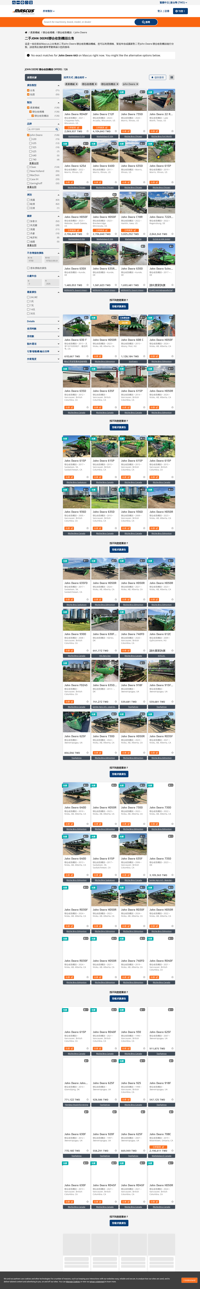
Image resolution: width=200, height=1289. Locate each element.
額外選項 (31, 344)
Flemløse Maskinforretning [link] (76, 1104)
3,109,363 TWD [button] (158, 875)
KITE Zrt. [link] (161, 655)
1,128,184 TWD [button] (130, 356)
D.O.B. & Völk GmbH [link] (161, 239)
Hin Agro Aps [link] (105, 655)
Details (31, 321)
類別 (29, 102)
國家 (29, 216)
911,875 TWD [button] (157, 1048)
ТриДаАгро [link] (133, 706)
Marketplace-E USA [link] (76, 136)
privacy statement (97, 1282)
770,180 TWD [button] (72, 1151)
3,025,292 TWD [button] (130, 234)
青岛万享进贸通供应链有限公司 (77, 361)
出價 (124, 131)
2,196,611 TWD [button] (158, 1151)
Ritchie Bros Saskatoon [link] (77, 482)
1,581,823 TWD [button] (102, 285)
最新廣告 (31, 292)
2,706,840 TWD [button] (73, 234)
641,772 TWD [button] (100, 651)
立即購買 (72, 127)
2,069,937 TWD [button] (73, 131)
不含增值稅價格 (35, 253)
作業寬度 (31, 359)
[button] (43, 77)
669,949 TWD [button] (129, 1151)
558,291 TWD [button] (100, 1151)
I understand (189, 1280)
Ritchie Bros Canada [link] (76, 412)
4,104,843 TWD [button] (102, 131)
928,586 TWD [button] (100, 1100)
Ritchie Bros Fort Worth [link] (161, 136)
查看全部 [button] (34, 163)
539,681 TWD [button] (129, 702)
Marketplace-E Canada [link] (161, 1155)
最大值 (47, 258)
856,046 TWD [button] (72, 753)
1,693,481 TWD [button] (130, 285)
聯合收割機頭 (65, 32)
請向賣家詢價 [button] (157, 285)
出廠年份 (31, 276)
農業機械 (35, 32)
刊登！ (182, 11)
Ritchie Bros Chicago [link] (133, 136)
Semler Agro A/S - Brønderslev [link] (162, 880)
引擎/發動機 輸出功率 (38, 351)
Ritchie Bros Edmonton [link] (105, 361)
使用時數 (31, 328)
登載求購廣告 (119, 306)
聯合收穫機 (48, 32)
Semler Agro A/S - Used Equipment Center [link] (111, 706)
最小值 (30, 258)
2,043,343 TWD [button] (158, 234)
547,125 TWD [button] (157, 1100)
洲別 (29, 194)
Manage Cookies (73, 1282)
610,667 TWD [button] (72, 356)
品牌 (29, 123)
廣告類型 (31, 85)
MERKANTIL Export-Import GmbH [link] (79, 290)
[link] (76, 100)
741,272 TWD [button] (100, 702)
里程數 (30, 336)
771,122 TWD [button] (72, 1100)
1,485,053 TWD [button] (73, 285)
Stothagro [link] (133, 361)
